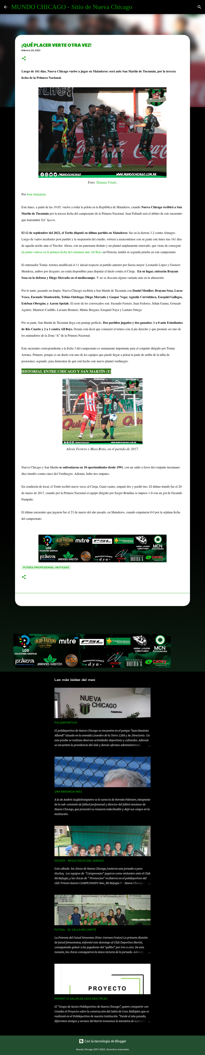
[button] (23, 59)
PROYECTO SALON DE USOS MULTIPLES (80, 998)
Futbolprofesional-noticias (46, 567)
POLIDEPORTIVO (65, 722)
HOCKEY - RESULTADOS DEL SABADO (79, 860)
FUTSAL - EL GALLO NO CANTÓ (75, 929)
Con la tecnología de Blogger (105, 1041)
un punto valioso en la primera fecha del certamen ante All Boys (61, 252)
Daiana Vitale (106, 182)
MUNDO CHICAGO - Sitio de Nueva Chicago (71, 6)
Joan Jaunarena (36, 194)
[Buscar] (199, 7)
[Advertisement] (86, 621)
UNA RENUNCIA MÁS (68, 791)
